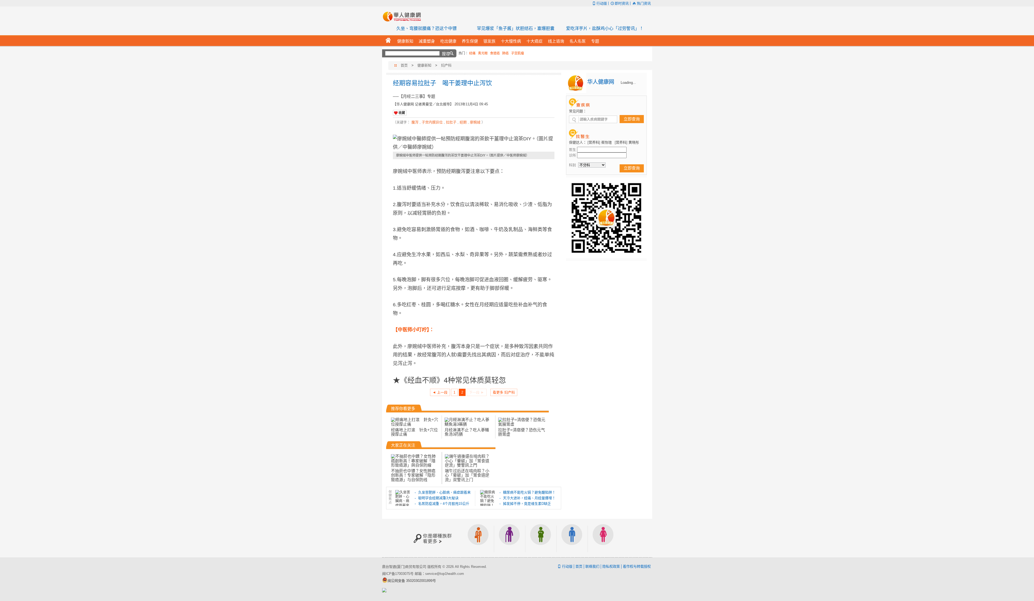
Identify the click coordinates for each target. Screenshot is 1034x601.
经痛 (472, 53)
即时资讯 (622, 3)
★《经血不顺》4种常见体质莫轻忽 (449, 379)
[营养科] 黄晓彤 (627, 142)
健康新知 (424, 65)
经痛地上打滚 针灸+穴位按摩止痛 (414, 432)
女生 (603, 538)
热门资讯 (644, 3)
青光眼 (483, 53)
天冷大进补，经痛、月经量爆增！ (529, 498)
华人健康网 (403, 16)
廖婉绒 (475, 122)
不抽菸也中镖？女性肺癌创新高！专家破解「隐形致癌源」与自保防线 (413, 475)
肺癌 (505, 53)
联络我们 (592, 566)
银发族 (509, 538)
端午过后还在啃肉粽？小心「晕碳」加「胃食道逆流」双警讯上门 (467, 475)
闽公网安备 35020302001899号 (411, 581)
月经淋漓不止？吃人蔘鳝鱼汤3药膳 (467, 432)
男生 (571, 538)
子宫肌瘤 (517, 53)
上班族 (478, 538)
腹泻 (414, 122)
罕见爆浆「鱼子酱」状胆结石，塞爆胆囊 (515, 28)
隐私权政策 (611, 566)
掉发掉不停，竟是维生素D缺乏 (527, 504)
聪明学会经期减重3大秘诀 (438, 498)
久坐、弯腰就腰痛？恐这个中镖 (426, 28)
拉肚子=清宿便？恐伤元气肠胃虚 (521, 432)
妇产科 (446, 65)
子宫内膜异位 (432, 122)
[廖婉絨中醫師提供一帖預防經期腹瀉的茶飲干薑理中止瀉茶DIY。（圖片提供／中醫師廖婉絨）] (473, 143)
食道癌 (495, 53)
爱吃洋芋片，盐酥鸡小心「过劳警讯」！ (605, 28)
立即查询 (632, 119)
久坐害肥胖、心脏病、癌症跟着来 (444, 492)
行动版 (601, 3)
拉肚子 (451, 122)
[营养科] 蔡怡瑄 (600, 142)
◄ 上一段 (440, 392)
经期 (463, 122)
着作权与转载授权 (637, 566)
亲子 (540, 538)
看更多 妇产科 (504, 392)
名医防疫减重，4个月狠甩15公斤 (443, 504)
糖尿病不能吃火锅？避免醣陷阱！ (529, 492)
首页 (404, 65)
